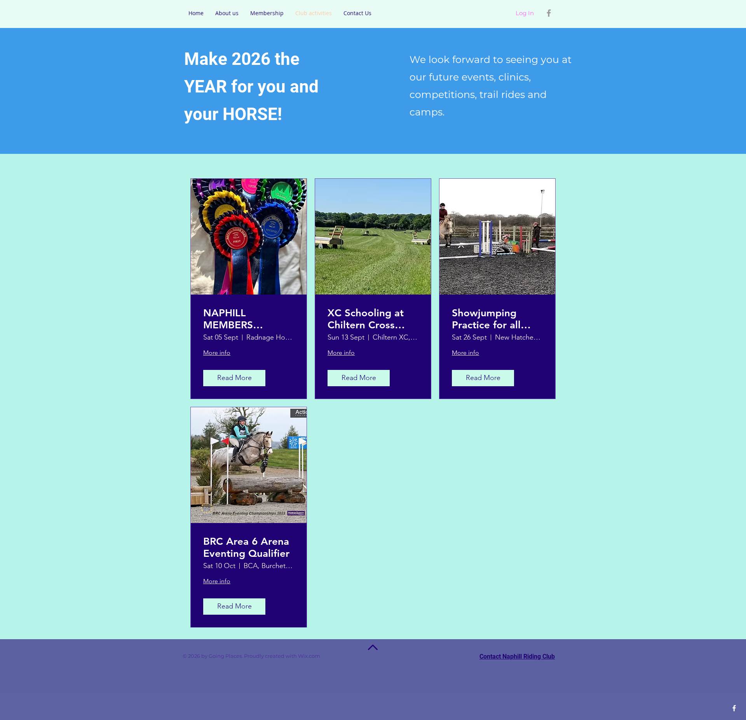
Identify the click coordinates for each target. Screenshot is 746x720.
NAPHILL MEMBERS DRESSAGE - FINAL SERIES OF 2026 (244, 319)
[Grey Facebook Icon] (549, 13)
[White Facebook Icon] (734, 708)
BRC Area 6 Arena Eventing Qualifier (246, 547)
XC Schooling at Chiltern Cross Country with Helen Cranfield (366, 319)
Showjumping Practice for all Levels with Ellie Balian (490, 319)
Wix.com (320, 656)
